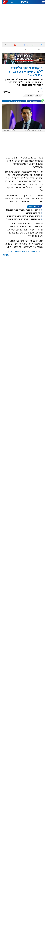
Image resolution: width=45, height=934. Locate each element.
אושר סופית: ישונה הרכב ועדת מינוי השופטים (22, 216)
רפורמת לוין (27, 95)
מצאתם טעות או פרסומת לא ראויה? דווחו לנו (21, 251)
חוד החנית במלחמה (31, 213)
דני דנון (36, 95)
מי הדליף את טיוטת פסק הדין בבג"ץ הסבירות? (21, 210)
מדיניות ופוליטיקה (30, 50)
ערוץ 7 (39, 50)
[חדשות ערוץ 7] (23, 2)
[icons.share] (3, 2)
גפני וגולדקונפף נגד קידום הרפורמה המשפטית (21, 219)
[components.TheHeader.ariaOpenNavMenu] (38, 2)
